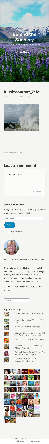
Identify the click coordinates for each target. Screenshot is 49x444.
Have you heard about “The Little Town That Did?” (30, 321)
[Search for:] (16, 299)
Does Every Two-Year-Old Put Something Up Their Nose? (26, 359)
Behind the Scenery (25, 37)
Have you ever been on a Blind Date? (29, 313)
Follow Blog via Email (14, 205)
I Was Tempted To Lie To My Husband (29, 339)
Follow (9, 225)
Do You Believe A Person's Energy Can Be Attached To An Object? (30, 353)
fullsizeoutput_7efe (12, 153)
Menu (26, 52)
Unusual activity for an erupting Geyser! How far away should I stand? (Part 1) (30, 333)
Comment (37, 192)
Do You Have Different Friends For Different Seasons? (28, 346)
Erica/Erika (10, 97)
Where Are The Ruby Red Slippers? (28, 326)
